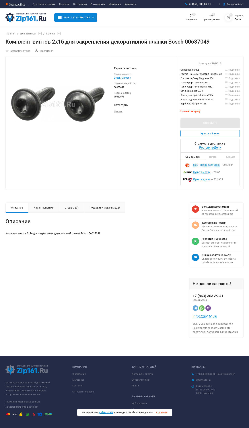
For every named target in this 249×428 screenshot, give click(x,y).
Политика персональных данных (22, 401)
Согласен (162, 412)
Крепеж (50, 33)
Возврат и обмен (141, 379)
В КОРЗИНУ (210, 123)
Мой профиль (139, 403)
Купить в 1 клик (210, 133)
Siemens (126, 77)
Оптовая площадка (83, 391)
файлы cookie (106, 412)
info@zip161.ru (205, 316)
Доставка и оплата (142, 374)
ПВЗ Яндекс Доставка (206, 164)
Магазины (78, 379)
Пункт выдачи (201, 172)
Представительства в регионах (21, 407)
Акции (135, 385)
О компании (79, 374)
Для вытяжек (28, 33)
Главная (10, 33)
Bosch (117, 77)
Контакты (77, 385)
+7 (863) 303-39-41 (200, 4)
